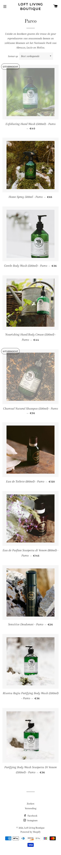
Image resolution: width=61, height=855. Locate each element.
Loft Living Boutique (30, 6)
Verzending (30, 808)
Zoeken (30, 803)
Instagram (32, 820)
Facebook (32, 815)
